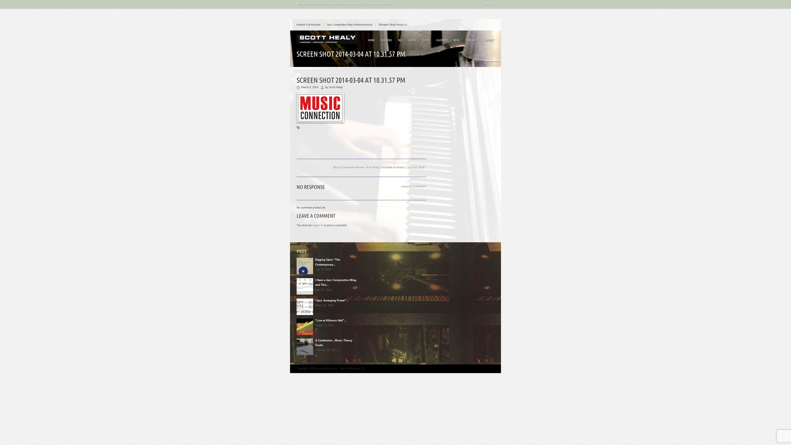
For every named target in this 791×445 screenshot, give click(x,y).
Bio (400, 40)
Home (371, 40)
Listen (412, 40)
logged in (317, 225)
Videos (426, 40)
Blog (457, 40)
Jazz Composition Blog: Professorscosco (349, 24)
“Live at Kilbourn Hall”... (331, 320)
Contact (489, 40)
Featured (386, 40)
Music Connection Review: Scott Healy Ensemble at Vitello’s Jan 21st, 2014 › (379, 167)
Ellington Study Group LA (393, 24)
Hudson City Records (309, 24)
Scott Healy (336, 87)
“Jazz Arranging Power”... (332, 300)
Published (472, 40)
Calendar (442, 40)
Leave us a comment (413, 186)
